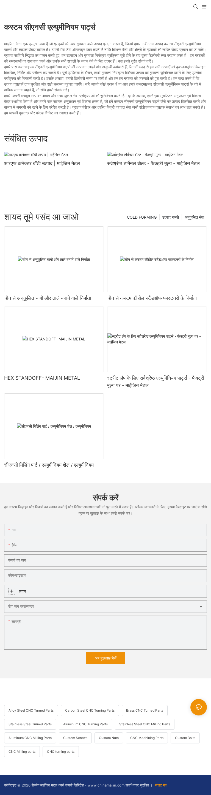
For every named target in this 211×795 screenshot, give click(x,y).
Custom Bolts (185, 738)
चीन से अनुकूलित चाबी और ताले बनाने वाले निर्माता (47, 298)
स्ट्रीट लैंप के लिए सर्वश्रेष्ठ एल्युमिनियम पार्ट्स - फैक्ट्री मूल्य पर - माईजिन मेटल (155, 381)
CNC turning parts (60, 751)
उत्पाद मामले (170, 217)
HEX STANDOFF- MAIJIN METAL (42, 378)
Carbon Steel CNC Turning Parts (90, 710)
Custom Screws (75, 738)
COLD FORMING (142, 217)
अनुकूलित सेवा (194, 217)
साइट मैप (160, 785)
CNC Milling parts (22, 751)
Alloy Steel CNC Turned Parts (31, 710)
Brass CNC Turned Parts (144, 710)
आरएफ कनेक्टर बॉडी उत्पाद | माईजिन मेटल (42, 163)
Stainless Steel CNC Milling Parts (144, 724)
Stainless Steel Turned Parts (30, 724)
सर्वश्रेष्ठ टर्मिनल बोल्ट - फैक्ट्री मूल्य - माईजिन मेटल (153, 163)
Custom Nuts (109, 738)
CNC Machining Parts (146, 738)
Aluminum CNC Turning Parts (85, 724)
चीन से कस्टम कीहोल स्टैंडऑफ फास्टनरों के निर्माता (152, 298)
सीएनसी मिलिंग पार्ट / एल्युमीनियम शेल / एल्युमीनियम (49, 465)
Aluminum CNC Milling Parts (30, 738)
